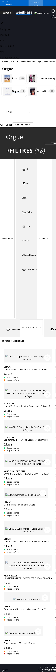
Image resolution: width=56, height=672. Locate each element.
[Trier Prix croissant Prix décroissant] (19, 108)
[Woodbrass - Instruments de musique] (25, 11)
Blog (5, 1)
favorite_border (47, 354)
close (2, 19)
